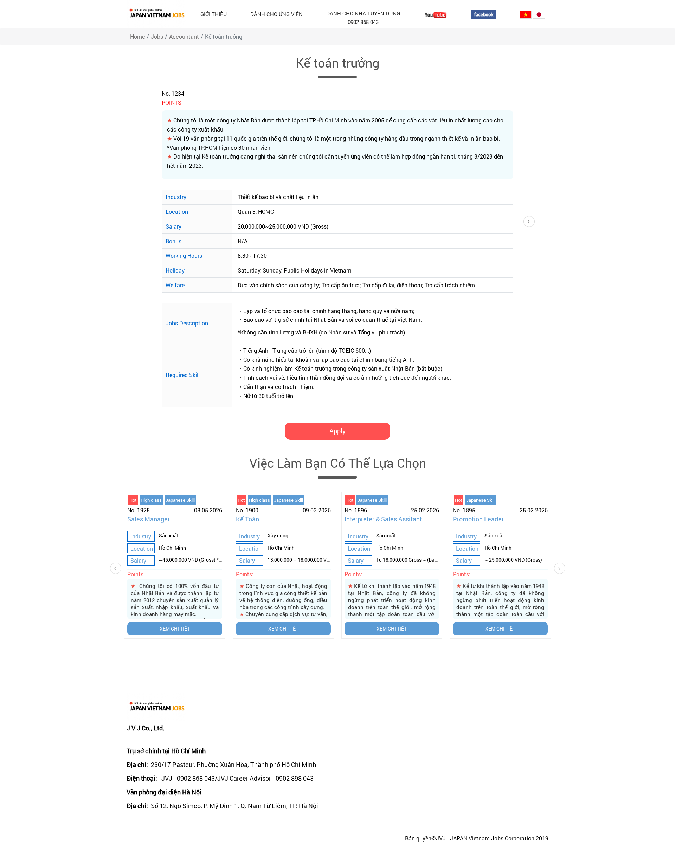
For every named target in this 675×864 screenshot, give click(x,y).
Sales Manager (148, 519)
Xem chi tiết (175, 628)
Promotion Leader (478, 519)
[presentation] (128, 568)
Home (137, 36)
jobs (157, 36)
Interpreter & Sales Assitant (383, 519)
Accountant (184, 36)
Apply (337, 431)
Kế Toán (247, 519)
